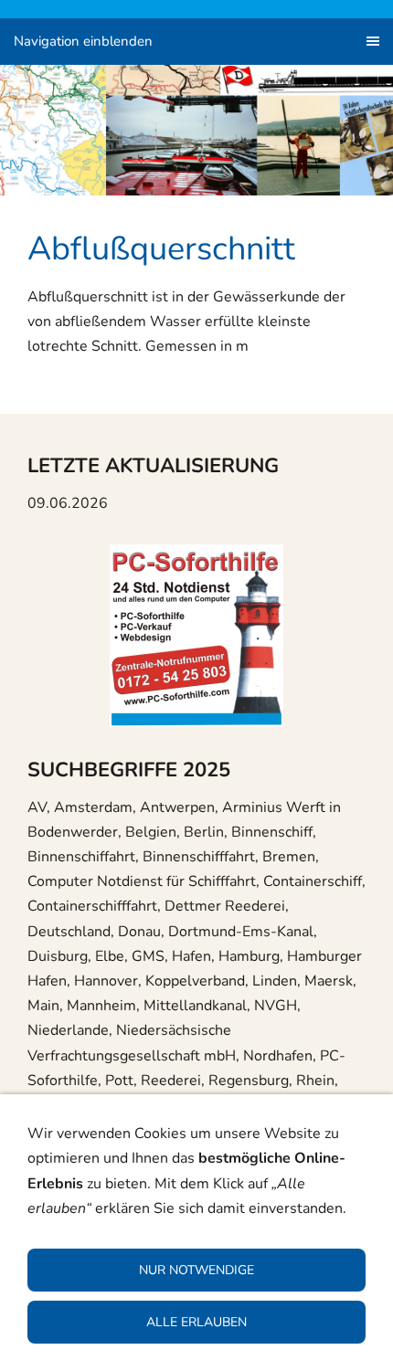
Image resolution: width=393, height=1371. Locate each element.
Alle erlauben (196, 1322)
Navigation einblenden (83, 41)
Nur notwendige (196, 1270)
